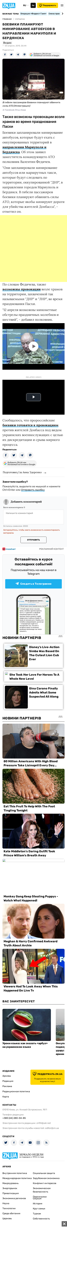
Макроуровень (10, 1183)
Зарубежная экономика (46, 1178)
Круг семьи (39, 1208)
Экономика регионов (14, 1198)
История (37, 1203)
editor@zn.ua (52, 1128)
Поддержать (49, 5)
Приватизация (10, 1193)
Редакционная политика (16, 1091)
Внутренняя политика (14, 1173)
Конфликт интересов (44, 1183)
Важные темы (10, 14)
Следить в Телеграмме (36, 583)
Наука (5, 1203)
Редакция (7, 1081)
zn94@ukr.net (43, 1123)
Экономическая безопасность (42, 1190)
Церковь (7, 1218)
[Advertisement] (33, 248)
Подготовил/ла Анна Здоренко (22, 472)
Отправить (33, 540)
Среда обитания (11, 1213)
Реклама (7, 1086)
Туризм (37, 1213)
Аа (33, 5)
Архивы (6, 1076)
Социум (37, 1198)
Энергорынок (9, 1188)
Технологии (9, 1208)
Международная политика (17, 1178)
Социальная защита (44, 1173)
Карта (5, 1096)
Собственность (41, 1218)
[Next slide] (62, 14)
